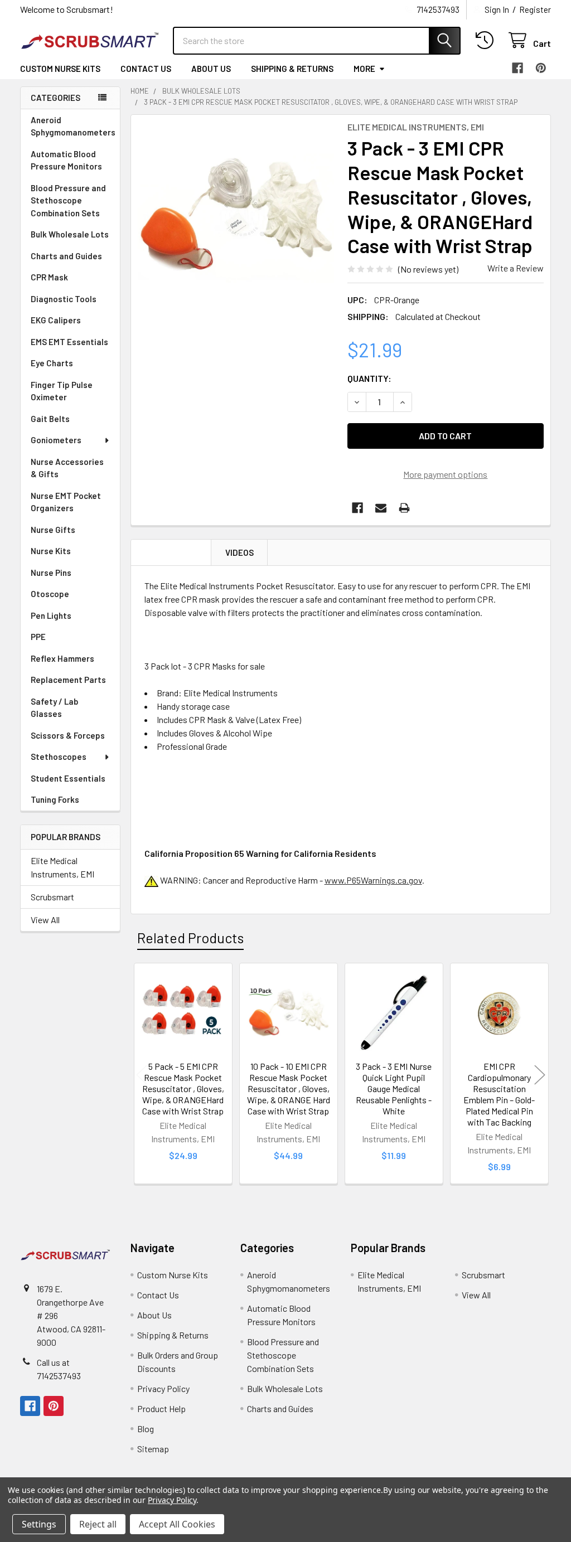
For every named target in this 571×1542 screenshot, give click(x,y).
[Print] (404, 508)
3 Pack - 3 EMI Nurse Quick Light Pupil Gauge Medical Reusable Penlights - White (394, 1088)
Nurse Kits (51, 551)
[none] (236, 220)
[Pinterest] (541, 68)
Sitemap (153, 1448)
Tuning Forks (55, 799)
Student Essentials (68, 778)
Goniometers (56, 440)
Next (540, 1075)
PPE (38, 637)
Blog (145, 1428)
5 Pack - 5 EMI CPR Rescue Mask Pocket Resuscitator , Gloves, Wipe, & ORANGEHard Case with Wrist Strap (183, 1088)
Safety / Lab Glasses (54, 707)
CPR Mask (49, 277)
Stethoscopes (58, 756)
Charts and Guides (66, 256)
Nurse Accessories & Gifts (67, 468)
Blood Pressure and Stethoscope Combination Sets (68, 200)
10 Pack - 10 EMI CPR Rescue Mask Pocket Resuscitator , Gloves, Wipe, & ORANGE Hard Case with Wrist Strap (288, 1088)
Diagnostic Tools (63, 299)
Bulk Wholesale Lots (70, 234)
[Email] (381, 508)
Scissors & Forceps (68, 735)
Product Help (161, 1408)
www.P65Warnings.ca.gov (373, 880)
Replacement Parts (68, 680)
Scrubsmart (52, 896)
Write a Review (515, 268)
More (364, 69)
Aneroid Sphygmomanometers (73, 126)
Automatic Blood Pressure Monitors (66, 160)
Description (171, 552)
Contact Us (145, 69)
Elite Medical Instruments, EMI (62, 867)
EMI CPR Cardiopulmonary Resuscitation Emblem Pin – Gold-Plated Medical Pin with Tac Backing (499, 1094)
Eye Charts (52, 363)
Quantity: (369, 378)
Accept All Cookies (177, 1524)
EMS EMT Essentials (69, 342)
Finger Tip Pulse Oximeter (62, 391)
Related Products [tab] (190, 937)
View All (45, 919)
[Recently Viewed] (487, 40)
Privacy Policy (163, 1388)
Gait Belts (50, 419)
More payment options (445, 474)
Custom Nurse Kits (60, 69)
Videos (239, 552)
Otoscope (50, 594)
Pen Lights (51, 615)
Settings (39, 1524)
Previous (141, 1075)
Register (535, 9)
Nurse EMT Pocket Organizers (66, 502)
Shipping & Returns (292, 69)
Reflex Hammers (62, 658)
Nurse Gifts (53, 530)
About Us (211, 69)
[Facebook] (517, 68)
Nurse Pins (51, 573)
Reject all (98, 1524)
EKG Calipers (56, 320)
